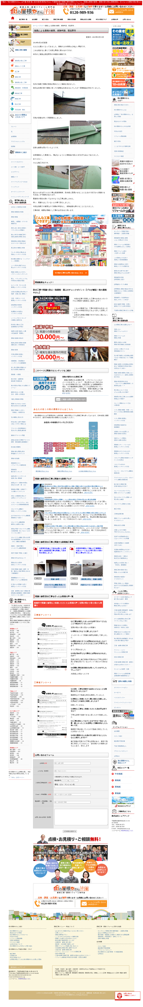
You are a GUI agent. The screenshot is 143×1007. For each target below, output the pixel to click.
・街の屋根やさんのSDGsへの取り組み (20, 946)
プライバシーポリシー (121, 751)
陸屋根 (13, 146)
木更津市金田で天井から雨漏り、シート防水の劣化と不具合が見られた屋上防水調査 (70, 499)
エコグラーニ (15, 172)
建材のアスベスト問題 (18, 435)
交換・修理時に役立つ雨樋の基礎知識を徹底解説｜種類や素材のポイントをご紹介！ (20, 593)
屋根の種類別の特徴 (17, 212)
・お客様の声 (13, 955)
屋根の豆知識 (15, 458)
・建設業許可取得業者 (103, 948)
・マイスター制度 (14, 942)
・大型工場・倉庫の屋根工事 (63, 950)
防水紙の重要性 (16, 447)
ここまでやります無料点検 (122, 146)
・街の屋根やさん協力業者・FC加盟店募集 (110, 952)
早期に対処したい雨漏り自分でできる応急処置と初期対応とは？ (123, 585)
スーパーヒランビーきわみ (19, 182)
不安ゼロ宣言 (118, 131)
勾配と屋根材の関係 (17, 399)
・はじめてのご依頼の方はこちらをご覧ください (69, 931)
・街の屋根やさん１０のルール (18, 934)
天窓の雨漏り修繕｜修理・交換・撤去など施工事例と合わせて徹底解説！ (20, 571)
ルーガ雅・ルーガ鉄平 (18, 167)
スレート (14, 126)
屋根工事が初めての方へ (121, 105)
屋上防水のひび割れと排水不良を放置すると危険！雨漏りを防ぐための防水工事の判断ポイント (73, 486)
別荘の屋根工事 (119, 657)
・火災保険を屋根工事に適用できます (65, 948)
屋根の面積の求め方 (17, 338)
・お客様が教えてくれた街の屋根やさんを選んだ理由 (25, 959)
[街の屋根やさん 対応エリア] (133, 763)
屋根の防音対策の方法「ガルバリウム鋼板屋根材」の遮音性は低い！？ (123, 383)
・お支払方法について (15, 944)
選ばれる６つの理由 (120, 121)
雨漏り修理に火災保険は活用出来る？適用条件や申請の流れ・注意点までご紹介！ (123, 366)
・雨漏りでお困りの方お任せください (65, 938)
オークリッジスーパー (18, 191)
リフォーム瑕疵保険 (120, 136)
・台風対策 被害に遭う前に (63, 942)
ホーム (35, 25)
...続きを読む (88, 492)
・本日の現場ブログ (15, 957)
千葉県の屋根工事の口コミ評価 (123, 310)
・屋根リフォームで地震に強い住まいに (66, 946)
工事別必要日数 (119, 514)
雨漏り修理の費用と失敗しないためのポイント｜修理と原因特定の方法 (123, 375)
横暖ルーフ (14, 177)
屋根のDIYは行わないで (18, 558)
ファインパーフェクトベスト (123, 702)
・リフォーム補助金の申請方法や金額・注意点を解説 (70, 957)
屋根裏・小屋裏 (16, 374)
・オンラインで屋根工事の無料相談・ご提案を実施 (112, 931)
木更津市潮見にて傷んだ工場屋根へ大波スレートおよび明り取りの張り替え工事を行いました (89, 550)
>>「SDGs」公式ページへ (16, 777)
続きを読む (66, 393)
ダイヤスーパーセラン (121, 687)
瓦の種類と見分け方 (17, 417)
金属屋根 (14, 136)
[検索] (132, 26)
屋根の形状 (14, 350)
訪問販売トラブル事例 (121, 284)
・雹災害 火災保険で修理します (64, 944)
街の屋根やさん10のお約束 (122, 126)
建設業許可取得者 (119, 741)
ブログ (41, 25)
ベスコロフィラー (119, 697)
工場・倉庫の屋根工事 (121, 645)
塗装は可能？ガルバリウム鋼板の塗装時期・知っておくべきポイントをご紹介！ (20, 531)
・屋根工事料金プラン (61, 934)
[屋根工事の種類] (15, 55)
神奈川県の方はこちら (64, 471)
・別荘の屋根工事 (59, 953)
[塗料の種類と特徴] (132, 683)
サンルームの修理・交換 (121, 669)
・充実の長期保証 (14, 940)
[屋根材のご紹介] (15, 157)
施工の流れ (117, 141)
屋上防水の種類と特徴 (18, 248)
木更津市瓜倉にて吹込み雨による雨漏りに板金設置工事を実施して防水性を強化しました (52, 550)
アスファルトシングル (18, 141)
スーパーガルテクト (17, 162)
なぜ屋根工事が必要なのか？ (123, 324)
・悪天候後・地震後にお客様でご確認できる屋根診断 (113, 934)
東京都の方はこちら (42, 471)
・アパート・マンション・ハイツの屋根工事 (67, 951)
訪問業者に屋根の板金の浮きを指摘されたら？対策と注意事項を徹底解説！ (123, 291)
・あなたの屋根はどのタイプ (105, 933)
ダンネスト (117, 707)
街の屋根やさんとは (120, 110)
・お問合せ (100, 953)
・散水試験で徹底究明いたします (64, 940)
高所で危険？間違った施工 (19, 553)
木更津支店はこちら (127, 830)
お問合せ (117, 756)
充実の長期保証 (119, 151)
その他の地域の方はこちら (87, 471)
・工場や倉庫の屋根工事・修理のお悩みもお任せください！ (72, 955)
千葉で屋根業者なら (120, 746)
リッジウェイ (15, 187)
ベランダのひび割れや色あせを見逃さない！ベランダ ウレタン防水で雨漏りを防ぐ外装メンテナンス (75, 513)
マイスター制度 (119, 156)
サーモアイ (117, 692)
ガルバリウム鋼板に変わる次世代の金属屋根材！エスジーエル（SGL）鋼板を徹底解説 (20, 539)
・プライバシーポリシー (104, 950)
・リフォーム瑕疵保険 (15, 938)
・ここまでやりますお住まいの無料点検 (66, 936)
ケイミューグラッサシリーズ (20, 197)
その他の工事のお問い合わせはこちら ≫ (71, 273)
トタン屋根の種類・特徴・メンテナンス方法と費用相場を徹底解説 (123, 412)
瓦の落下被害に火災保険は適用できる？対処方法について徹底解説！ (123, 357)
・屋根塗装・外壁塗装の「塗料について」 (109, 936)
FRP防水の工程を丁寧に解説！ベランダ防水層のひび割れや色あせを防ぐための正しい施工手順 (73, 526)
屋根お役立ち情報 (119, 525)
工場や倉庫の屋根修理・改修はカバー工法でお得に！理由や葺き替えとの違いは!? (123, 612)
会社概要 (117, 731)
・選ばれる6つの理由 (15, 933)
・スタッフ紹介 (101, 946)
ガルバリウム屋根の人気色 (122, 504)
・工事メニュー (58, 933)
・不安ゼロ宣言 (13, 936)
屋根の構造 (14, 217)
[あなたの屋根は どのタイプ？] (10, 122)
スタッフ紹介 (118, 736)
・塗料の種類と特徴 (103, 938)
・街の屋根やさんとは (15, 931)
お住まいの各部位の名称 (18, 207)
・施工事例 (12, 953)
